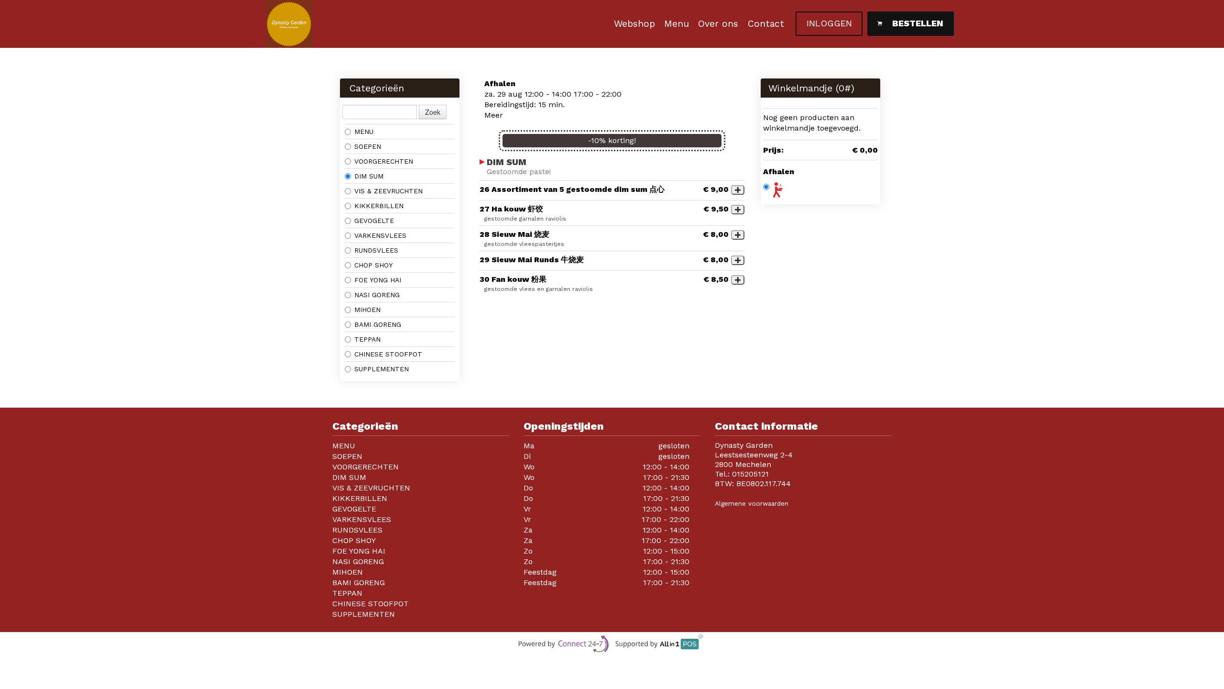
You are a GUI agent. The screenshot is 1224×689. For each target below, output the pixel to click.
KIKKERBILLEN (379, 206)
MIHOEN (367, 309)
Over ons (718, 23)
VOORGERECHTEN (383, 161)
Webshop (634, 23)
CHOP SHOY (373, 265)
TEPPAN (367, 339)
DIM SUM (368, 176)
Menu (676, 23)
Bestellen (917, 23)
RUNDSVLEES (376, 250)
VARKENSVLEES (380, 235)
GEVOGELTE (374, 220)
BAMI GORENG (377, 324)
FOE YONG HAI (377, 280)
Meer (493, 115)
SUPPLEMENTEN (381, 369)
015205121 (750, 473)
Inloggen (829, 23)
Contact (766, 23)
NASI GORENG (377, 295)
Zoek (432, 112)
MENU (363, 131)
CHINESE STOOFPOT (388, 354)
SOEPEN (367, 146)
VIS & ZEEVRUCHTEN (388, 191)
